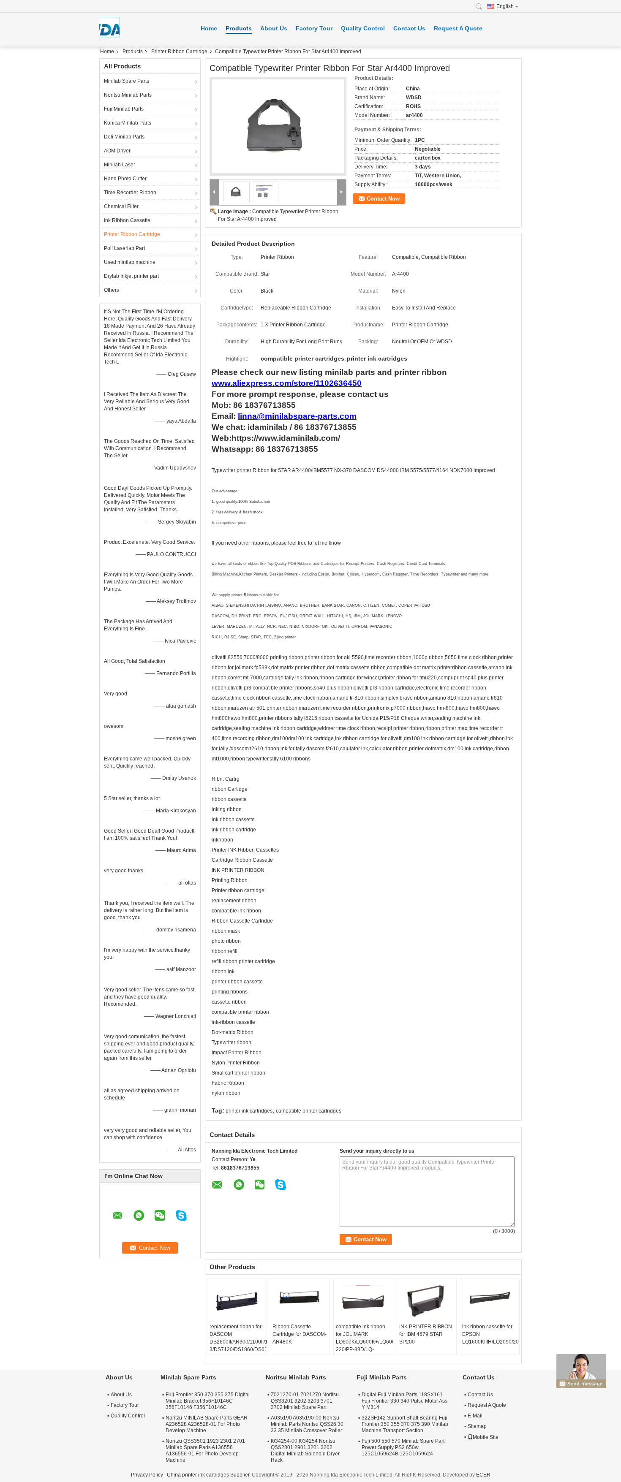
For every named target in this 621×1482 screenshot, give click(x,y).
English (505, 6)
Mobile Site (485, 1437)
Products (239, 28)
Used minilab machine (129, 262)
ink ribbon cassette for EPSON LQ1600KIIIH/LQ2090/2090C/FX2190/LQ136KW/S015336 (490, 1334)
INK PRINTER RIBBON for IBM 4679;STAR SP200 (425, 1334)
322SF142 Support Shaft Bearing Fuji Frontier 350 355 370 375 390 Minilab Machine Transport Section (405, 1424)
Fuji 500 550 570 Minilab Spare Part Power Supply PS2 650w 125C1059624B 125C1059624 (403, 1447)
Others (111, 290)
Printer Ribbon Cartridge (179, 51)
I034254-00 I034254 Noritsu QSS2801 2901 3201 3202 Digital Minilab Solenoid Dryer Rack (305, 1450)
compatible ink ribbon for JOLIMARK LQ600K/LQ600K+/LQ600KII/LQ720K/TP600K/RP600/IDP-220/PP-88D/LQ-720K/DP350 (364, 1342)
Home (209, 28)
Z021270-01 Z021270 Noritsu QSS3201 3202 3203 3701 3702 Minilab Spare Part (305, 1401)
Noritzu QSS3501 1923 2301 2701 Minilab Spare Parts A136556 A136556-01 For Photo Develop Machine (205, 1450)
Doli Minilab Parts (124, 137)
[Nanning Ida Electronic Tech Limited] (481, 6)
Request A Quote (458, 28)
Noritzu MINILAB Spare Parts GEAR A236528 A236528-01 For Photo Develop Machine (207, 1424)
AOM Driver (117, 151)
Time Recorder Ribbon (130, 192)
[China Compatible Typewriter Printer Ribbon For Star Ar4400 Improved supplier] (278, 126)
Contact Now (383, 198)
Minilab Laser (119, 165)
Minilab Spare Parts (126, 81)
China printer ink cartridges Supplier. (209, 1475)
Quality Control (363, 28)
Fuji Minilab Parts (124, 109)
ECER (483, 1475)
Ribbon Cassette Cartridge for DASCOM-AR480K (299, 1334)
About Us (273, 28)
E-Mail (475, 1416)
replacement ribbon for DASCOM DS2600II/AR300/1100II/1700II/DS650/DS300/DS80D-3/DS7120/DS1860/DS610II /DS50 (238, 1342)
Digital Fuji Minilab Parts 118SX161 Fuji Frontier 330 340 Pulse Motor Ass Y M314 (404, 1401)
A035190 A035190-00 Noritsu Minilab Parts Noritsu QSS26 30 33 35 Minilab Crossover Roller (307, 1424)
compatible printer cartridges (308, 1111)
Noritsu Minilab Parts (128, 95)
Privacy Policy (147, 1475)
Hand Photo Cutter (125, 179)
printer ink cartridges (249, 1111)
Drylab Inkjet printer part (131, 276)
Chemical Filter (121, 206)
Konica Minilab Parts (127, 123)
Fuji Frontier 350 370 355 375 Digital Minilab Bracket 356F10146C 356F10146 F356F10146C (208, 1401)
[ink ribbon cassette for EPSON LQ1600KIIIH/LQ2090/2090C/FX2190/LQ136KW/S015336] (489, 1302)
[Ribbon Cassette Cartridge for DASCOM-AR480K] (300, 1302)
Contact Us (409, 28)
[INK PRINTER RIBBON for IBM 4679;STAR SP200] (426, 1302)
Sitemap (477, 1426)
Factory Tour (314, 28)
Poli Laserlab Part (124, 248)
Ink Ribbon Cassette (127, 220)
